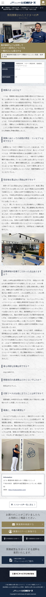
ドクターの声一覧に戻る (23, 505)
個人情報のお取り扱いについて (15, 584)
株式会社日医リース (23, 2)
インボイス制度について (33, 584)
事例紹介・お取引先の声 (12, 7)
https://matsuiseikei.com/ (17, 490)
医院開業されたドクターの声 (29, 7)
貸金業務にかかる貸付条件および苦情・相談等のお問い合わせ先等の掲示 (23, 587)
